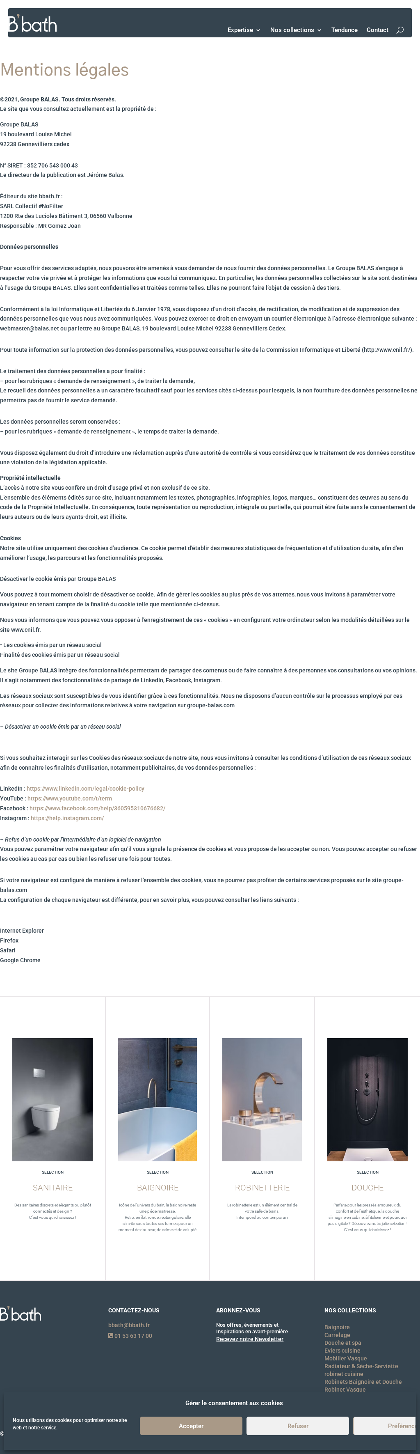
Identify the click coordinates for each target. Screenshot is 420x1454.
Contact (377, 30)
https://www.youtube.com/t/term (69, 798)
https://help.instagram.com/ (67, 818)
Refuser (298, 1426)
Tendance (344, 30)
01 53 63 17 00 (132, 1335)
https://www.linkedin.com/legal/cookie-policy (85, 788)
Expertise (240, 30)
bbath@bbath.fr (129, 1325)
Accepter (191, 1426)
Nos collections (292, 30)
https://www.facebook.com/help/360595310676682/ (97, 808)
